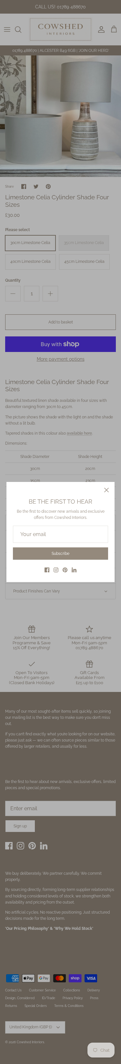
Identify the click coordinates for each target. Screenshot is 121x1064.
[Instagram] (56, 569)
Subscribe (60, 553)
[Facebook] (47, 569)
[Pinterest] (65, 569)
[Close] (106, 490)
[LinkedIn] (74, 569)
